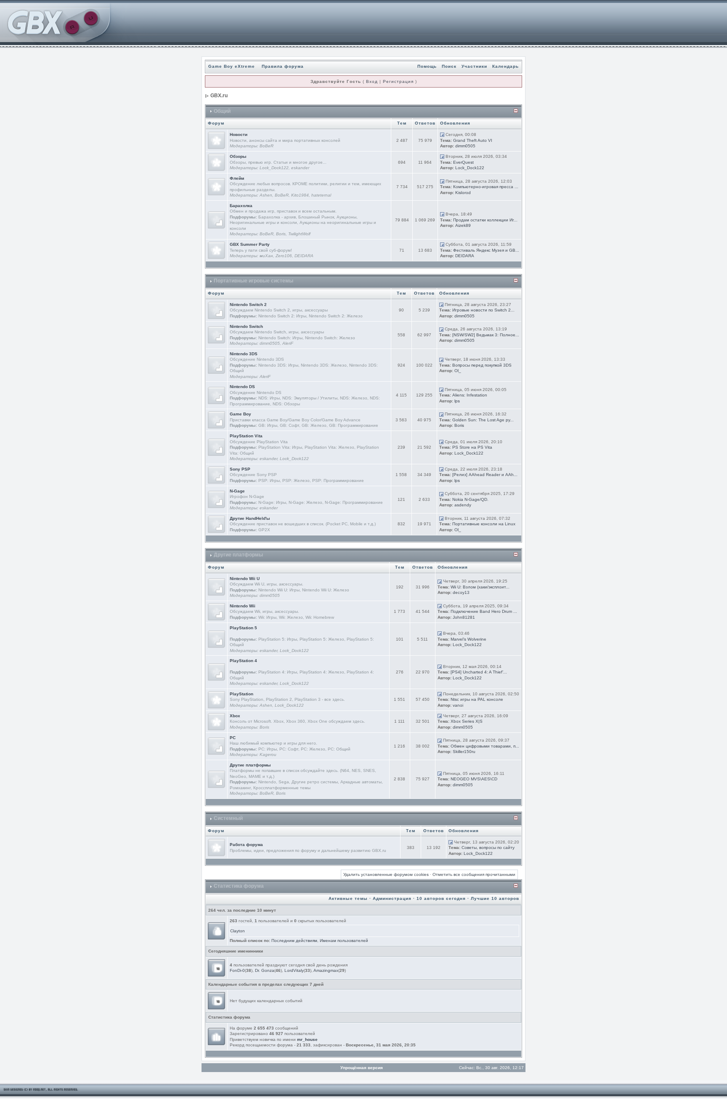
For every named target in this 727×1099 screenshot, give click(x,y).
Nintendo (267, 782)
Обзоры (238, 156)
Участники (474, 66)
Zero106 (284, 255)
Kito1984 (300, 195)
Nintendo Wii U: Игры (279, 590)
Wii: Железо (291, 617)
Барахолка (241, 205)
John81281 (464, 617)
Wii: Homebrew (319, 617)
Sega (284, 782)
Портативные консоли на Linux (483, 524)
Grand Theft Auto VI (472, 140)
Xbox (235, 715)
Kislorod (463, 192)
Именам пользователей (344, 940)
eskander (300, 167)
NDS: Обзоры (286, 404)
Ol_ (457, 370)
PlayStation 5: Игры (277, 639)
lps (457, 401)
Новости (238, 134)
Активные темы (348, 898)
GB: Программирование (353, 425)
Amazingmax (325, 970)
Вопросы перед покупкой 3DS (482, 365)
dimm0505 (465, 146)
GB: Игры (267, 425)
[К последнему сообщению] (442, 134)
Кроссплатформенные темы (281, 787)
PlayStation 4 (243, 660)
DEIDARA (304, 255)
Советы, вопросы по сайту (488, 847)
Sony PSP (240, 469)
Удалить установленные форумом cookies (386, 874)
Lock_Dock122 (274, 167)
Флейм (237, 178)
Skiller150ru (464, 751)
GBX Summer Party (250, 244)
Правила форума (283, 66)
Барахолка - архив (277, 217)
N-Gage (237, 491)
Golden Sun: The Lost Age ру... (483, 420)
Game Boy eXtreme (231, 66)
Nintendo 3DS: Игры (278, 365)
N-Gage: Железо (305, 502)
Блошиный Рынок (316, 217)
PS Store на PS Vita (472, 447)
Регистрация (398, 81)
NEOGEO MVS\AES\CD (474, 779)
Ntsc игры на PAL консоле (477, 699)
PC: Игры (267, 749)
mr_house (307, 1039)
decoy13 (461, 592)
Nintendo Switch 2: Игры (282, 316)
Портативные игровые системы (253, 281)
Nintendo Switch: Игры (280, 337)
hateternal (321, 195)
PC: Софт (288, 749)
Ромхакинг (240, 787)
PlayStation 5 (243, 627)
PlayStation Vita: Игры (280, 447)
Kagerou (268, 754)
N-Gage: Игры (272, 502)
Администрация (392, 898)
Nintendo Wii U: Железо (325, 590)
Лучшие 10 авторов (495, 898)
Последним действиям (294, 940)
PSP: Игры (269, 480)
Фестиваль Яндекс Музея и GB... (486, 250)
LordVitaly (294, 970)
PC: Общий (339, 749)
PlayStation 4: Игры (277, 672)
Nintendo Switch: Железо (330, 337)
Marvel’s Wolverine (468, 639)
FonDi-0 (237, 970)
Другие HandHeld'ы (250, 518)
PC (233, 737)
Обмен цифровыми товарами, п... (485, 746)
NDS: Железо (353, 398)
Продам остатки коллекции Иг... (485, 220)
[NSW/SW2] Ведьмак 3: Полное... (485, 335)
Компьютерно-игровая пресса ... (485, 186)
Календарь (505, 66)
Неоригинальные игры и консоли (263, 222)
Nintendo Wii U (245, 578)
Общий (222, 111)
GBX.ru (219, 95)
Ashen (266, 195)
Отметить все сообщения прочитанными (473, 874)
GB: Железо (314, 425)
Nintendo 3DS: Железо (324, 365)
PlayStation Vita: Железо (329, 447)
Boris (281, 234)
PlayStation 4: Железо (322, 672)
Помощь (427, 66)
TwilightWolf (299, 234)
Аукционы (346, 217)
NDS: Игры (269, 398)
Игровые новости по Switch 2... (483, 310)
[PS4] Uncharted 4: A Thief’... (479, 672)
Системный (228, 818)
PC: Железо (313, 749)
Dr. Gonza (264, 970)
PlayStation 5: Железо (322, 639)
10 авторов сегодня (441, 898)
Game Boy (240, 414)
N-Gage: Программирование (354, 502)
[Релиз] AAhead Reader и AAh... (484, 474)
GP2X (264, 529)
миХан (266, 255)
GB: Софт (289, 425)
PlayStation (241, 694)
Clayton (237, 931)
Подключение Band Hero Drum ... (484, 611)
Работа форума (246, 844)
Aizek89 (463, 225)
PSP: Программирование (338, 480)
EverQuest (463, 162)
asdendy (462, 505)
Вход (372, 81)
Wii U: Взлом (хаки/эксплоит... (480, 587)
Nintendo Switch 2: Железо (336, 316)
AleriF (287, 343)
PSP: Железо (296, 480)
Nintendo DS (242, 386)
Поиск (449, 66)
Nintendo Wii (242, 606)
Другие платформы (238, 555)
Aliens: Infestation (469, 395)
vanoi (458, 705)
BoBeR (266, 146)
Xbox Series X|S (467, 721)
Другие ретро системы (315, 782)
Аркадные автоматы (361, 782)
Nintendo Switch (246, 326)
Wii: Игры (267, 617)
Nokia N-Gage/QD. (470, 499)
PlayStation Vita (246, 436)
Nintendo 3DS (243, 353)
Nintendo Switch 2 (248, 304)
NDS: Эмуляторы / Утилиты (309, 398)
